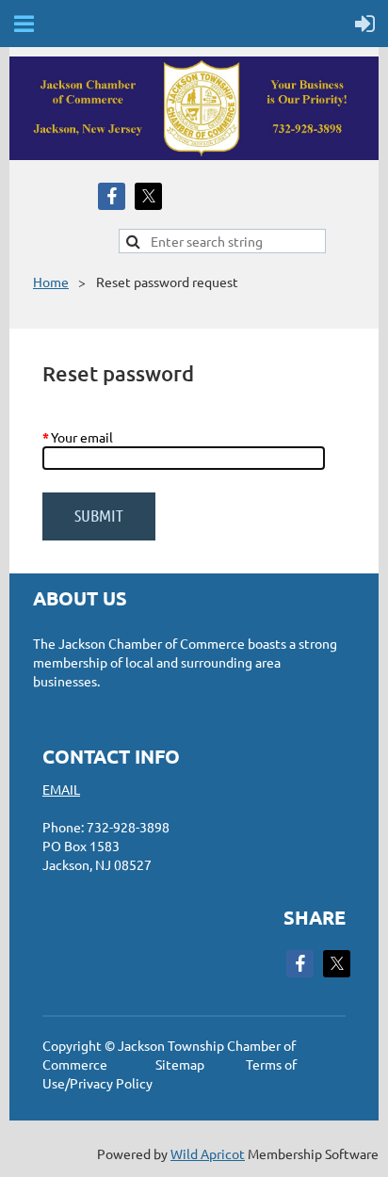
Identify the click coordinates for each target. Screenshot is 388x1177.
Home (51, 281)
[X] (148, 196)
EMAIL (61, 789)
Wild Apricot (207, 1153)
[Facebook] (111, 196)
